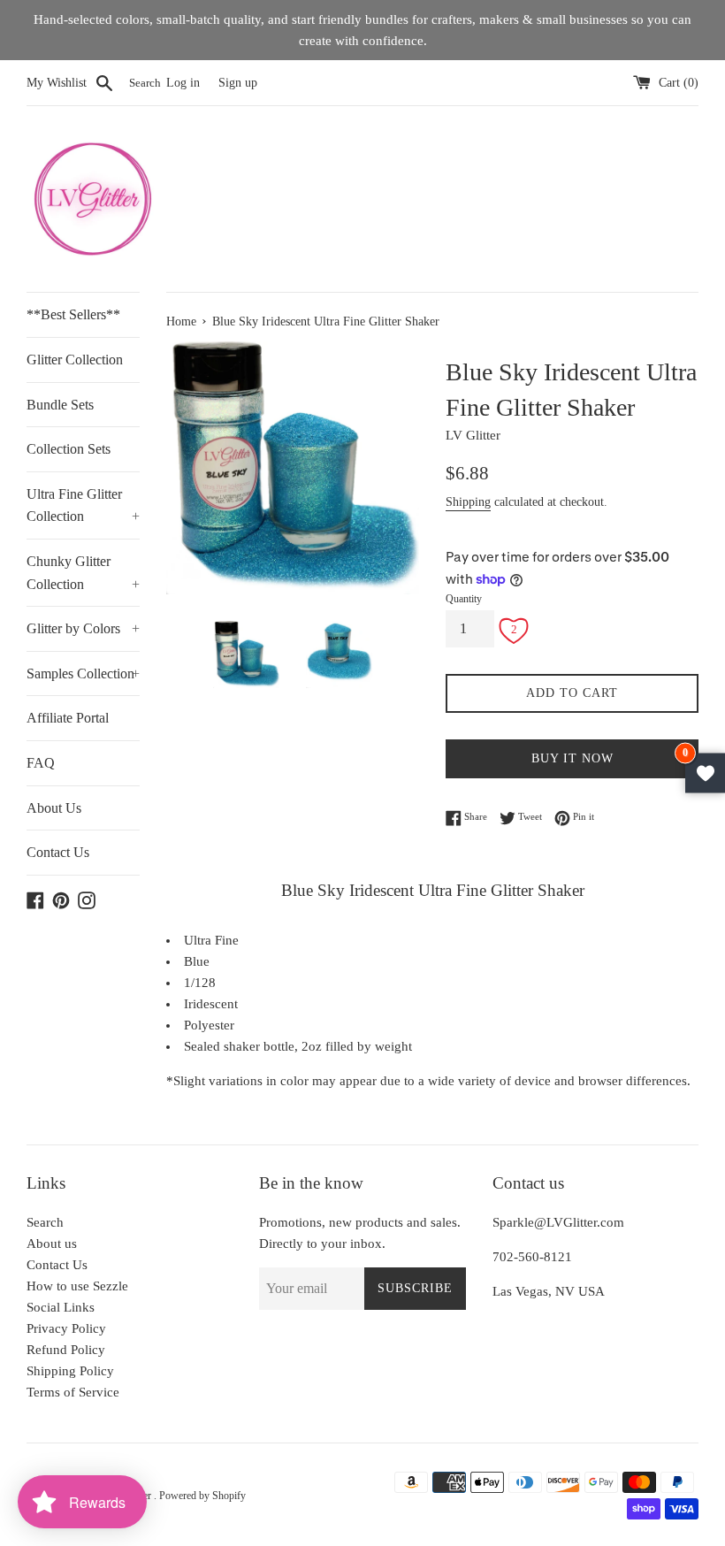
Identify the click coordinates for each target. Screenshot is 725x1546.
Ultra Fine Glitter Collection (83, 505)
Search (45, 1222)
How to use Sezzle (77, 1286)
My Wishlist (57, 82)
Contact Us (58, 852)
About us (52, 1243)
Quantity (464, 599)
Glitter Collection (75, 359)
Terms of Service (73, 1392)
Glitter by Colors (83, 628)
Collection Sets (69, 448)
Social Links (61, 1307)
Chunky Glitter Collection (83, 573)
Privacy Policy (66, 1328)
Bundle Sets (60, 404)
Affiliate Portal (68, 717)
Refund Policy (66, 1350)
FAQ (41, 762)
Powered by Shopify (202, 1495)
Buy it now (572, 758)
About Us (54, 807)
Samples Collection (83, 673)
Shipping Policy (70, 1371)
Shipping (468, 502)
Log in (183, 82)
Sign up (237, 82)
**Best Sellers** (73, 314)
